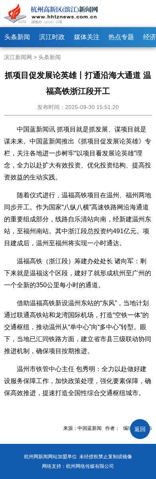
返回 (140, 429)
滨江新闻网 (18, 57)
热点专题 (121, 37)
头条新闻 (17, 37)
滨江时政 (52, 37)
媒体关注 (87, 37)
